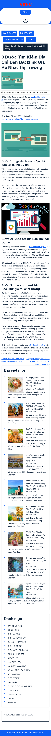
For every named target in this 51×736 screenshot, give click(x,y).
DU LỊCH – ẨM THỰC (17, 642)
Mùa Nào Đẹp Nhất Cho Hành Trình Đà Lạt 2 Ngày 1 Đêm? (35, 457)
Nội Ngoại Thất (14, 674)
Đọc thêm (22, 397)
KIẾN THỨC (13, 658)
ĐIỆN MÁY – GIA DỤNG (18, 650)
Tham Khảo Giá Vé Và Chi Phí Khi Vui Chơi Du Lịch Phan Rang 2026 (35, 406)
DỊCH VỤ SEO (26, 33)
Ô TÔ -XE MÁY (14, 678)
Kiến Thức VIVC (9, 33)
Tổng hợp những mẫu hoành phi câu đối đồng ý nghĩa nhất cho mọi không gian (38, 361)
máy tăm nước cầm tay (17, 715)
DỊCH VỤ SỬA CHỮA (17, 638)
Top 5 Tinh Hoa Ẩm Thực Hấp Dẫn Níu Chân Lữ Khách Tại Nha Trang (36, 432)
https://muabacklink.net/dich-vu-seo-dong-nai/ (19, 119)
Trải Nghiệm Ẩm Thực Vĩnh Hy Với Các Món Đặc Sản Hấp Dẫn (35, 380)
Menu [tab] (25, 12)
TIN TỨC (31, 40)
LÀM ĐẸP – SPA (14, 662)
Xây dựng (12, 702)
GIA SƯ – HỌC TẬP (16, 654)
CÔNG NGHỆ (13, 630)
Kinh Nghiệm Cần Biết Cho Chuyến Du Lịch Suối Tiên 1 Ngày (35, 509)
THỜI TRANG (13, 690)
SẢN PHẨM (12, 682)
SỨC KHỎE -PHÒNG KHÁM (20, 686)
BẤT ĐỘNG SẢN (15, 626)
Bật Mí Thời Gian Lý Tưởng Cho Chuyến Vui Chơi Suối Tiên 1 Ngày (35, 535)
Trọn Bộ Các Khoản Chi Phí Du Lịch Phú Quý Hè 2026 (36, 560)
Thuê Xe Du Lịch (14, 694)
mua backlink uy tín (37, 247)
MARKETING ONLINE (14, 40)
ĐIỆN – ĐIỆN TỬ (15, 646)
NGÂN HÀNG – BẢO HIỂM (19, 670)
